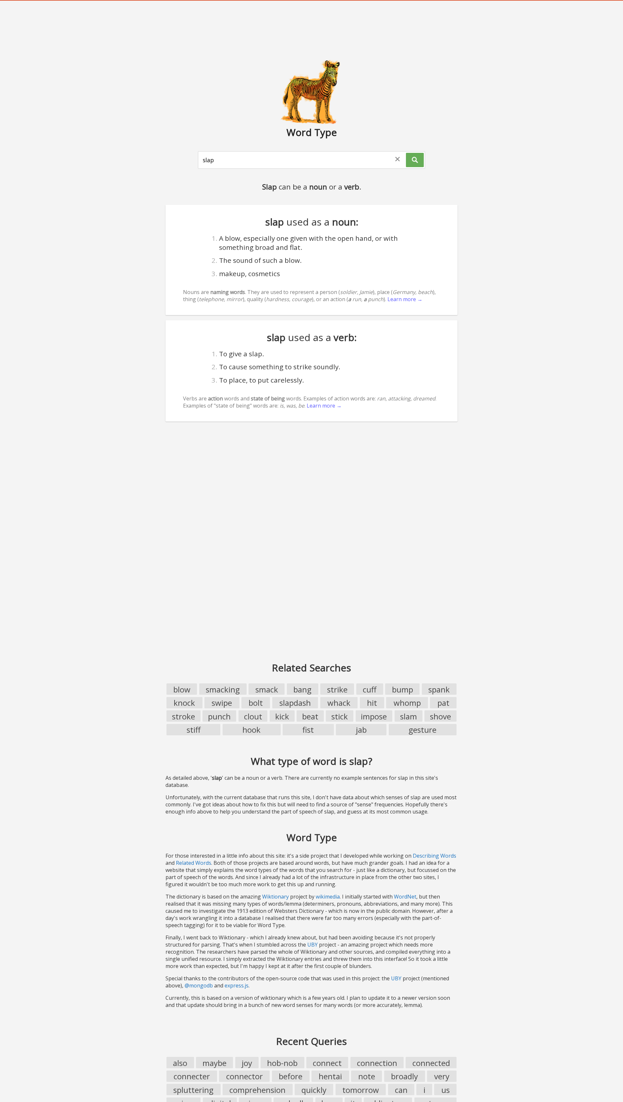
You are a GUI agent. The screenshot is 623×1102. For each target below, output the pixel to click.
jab (361, 729)
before (290, 1076)
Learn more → (404, 299)
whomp (407, 702)
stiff (194, 729)
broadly (404, 1076)
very (441, 1076)
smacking (223, 689)
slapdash (295, 702)
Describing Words (434, 855)
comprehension (257, 1089)
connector (244, 1076)
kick (282, 716)
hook (251, 729)
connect (327, 1063)
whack (338, 702)
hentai (330, 1076)
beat (310, 716)
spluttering (193, 1089)
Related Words (193, 862)
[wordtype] (311, 91)
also (180, 1063)
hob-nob (282, 1063)
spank (439, 689)
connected (431, 1063)
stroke (183, 716)
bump (402, 689)
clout (253, 716)
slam (408, 716)
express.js (237, 985)
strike (337, 689)
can (401, 1089)
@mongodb (199, 985)
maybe (214, 1063)
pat (443, 702)
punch (219, 716)
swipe (222, 702)
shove (440, 716)
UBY (312, 944)
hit (372, 702)
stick (339, 716)
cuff (369, 689)
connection (377, 1063)
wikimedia (328, 896)
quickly (313, 1089)
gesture (422, 729)
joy (247, 1063)
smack (266, 689)
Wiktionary (275, 896)
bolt (256, 702)
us (445, 1089)
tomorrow (360, 1089)
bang (302, 689)
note (366, 1076)
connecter (192, 1076)
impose (374, 716)
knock (184, 702)
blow (181, 689)
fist (308, 729)
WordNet (405, 896)
